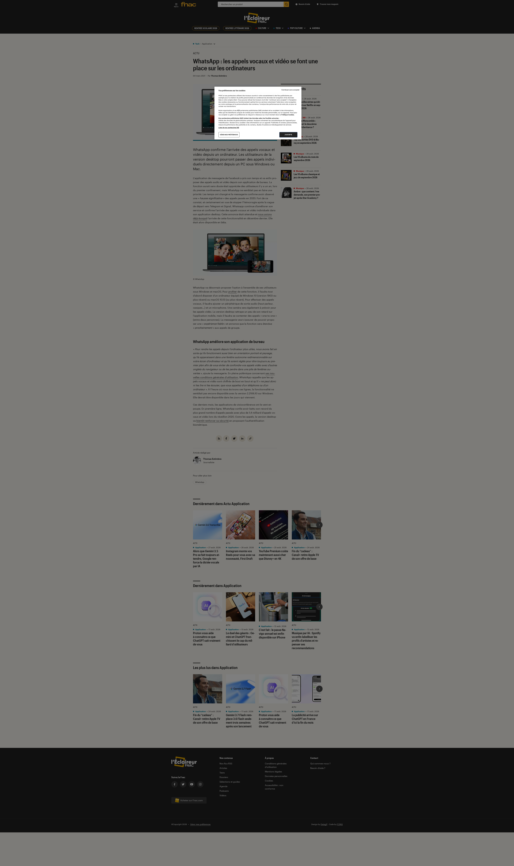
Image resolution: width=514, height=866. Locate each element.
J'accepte (288, 134)
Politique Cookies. (287, 115)
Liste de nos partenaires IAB (228, 128)
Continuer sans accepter (290, 90)
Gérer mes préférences (229, 134)
